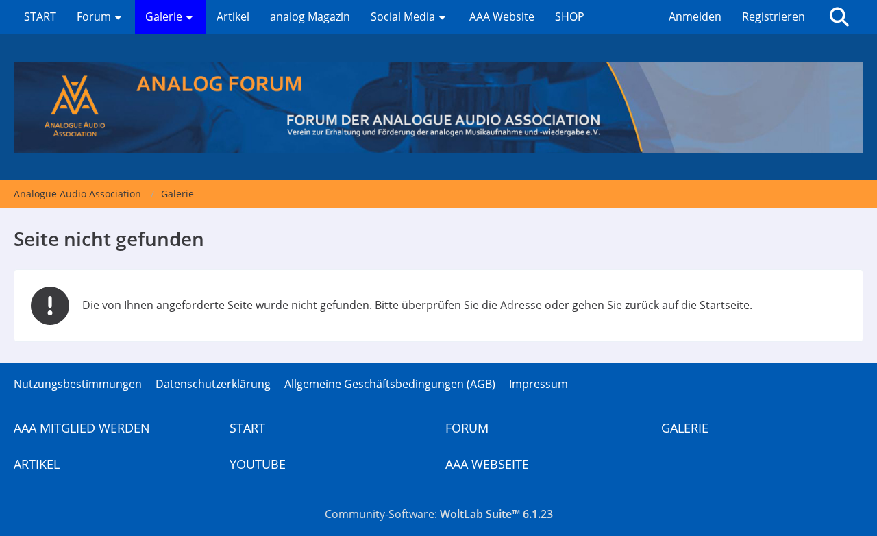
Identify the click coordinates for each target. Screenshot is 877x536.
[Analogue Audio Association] (438, 107)
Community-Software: (439, 514)
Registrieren (773, 16)
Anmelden (695, 16)
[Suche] (839, 17)
